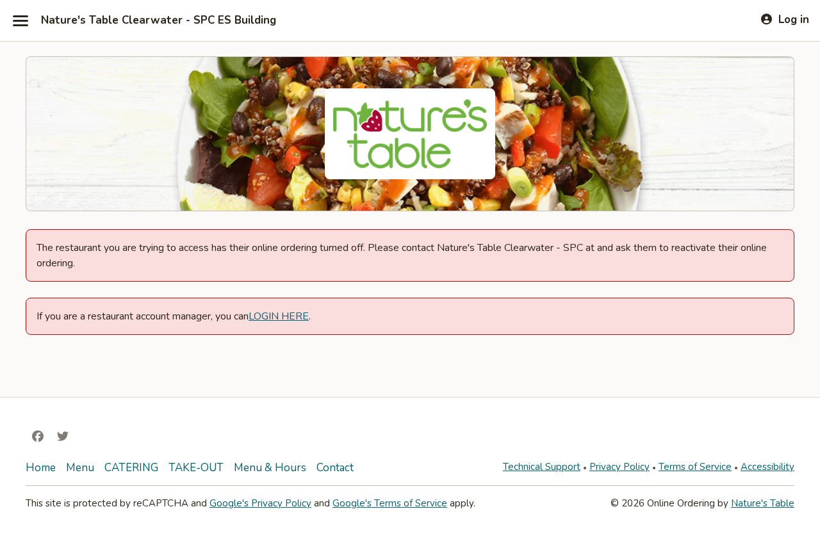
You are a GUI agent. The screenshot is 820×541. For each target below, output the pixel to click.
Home (41, 467)
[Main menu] (20, 20)
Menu (80, 467)
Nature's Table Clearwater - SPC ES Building (158, 20)
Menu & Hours (270, 467)
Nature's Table (762, 503)
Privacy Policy (619, 466)
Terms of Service (695, 466)
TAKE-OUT (196, 467)
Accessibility (767, 466)
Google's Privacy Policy (260, 503)
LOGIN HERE (279, 316)
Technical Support (541, 466)
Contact (335, 467)
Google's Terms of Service (389, 503)
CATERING (131, 467)
